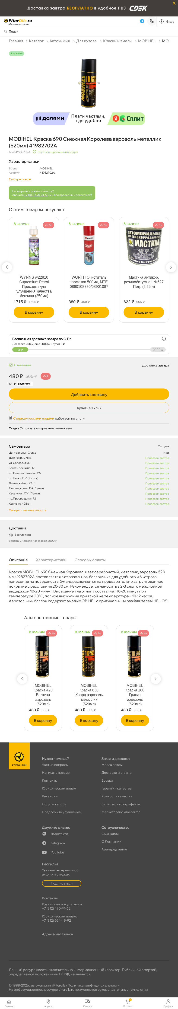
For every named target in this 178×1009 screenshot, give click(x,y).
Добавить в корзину (89, 394)
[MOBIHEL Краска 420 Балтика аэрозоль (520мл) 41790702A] (43, 655)
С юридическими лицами (33, 418)
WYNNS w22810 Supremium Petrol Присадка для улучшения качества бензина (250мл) (34, 286)
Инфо (170, 21)
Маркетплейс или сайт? (121, 812)
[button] (7, 267)
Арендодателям (114, 849)
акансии (50, 796)
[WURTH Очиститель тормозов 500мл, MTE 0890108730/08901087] (89, 243)
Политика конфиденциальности (94, 985)
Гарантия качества (117, 788)
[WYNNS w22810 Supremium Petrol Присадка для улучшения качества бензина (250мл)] (34, 243)
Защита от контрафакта (121, 804)
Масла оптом (112, 765)
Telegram (58, 843)
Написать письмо (56, 772)
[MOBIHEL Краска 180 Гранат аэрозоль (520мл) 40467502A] (135, 655)
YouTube (57, 852)
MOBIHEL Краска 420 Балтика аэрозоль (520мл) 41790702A (43, 697)
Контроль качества (117, 796)
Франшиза (110, 833)
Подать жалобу (54, 804)
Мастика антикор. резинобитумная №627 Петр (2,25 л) (144, 282)
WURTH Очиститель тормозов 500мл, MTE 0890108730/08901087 (89, 282)
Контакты (49, 780)
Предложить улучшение (61, 812)
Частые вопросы (55, 765)
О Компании (111, 841)
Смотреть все (20, 179)
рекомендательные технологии (123, 989)
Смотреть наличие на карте (27, 510)
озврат (108, 780)
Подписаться (62, 883)
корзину (34, 312)
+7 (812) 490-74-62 (36, 195)
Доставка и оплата (117, 772)
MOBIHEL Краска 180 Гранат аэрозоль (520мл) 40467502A (135, 697)
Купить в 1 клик (89, 408)
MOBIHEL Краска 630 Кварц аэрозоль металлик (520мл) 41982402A (89, 697)
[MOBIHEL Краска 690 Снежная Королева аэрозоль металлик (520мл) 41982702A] (89, 86)
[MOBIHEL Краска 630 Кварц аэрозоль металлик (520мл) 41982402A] (89, 655)
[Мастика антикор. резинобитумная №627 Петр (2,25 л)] (144, 244)
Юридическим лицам (59, 788)
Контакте (59, 834)
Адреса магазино (57, 934)
